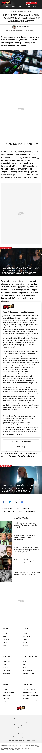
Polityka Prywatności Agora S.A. (26, 383)
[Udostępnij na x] (15, 501)
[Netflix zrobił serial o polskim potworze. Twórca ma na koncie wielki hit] (6, 527)
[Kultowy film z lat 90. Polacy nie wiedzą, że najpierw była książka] (6, 564)
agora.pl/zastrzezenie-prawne (10, 749)
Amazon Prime (9, 511)
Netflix (26, 508)
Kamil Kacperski (23, 27)
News (10, 508)
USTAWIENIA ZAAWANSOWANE (21, 441)
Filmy (5, 628)
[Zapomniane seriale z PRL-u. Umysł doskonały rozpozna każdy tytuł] (6, 576)
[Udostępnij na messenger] (9, 501)
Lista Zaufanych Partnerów (12, 434)
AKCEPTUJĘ (21, 447)
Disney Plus (30, 511)
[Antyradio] (6, 3)
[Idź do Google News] (21, 501)
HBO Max (20, 511)
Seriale (29, 11)
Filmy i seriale (22, 11)
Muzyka (6, 656)
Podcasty (27, 684)
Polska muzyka (30, 656)
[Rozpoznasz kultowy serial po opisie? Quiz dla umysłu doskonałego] (6, 539)
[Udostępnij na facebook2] (3, 501)
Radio (5, 684)
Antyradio (14, 11)
